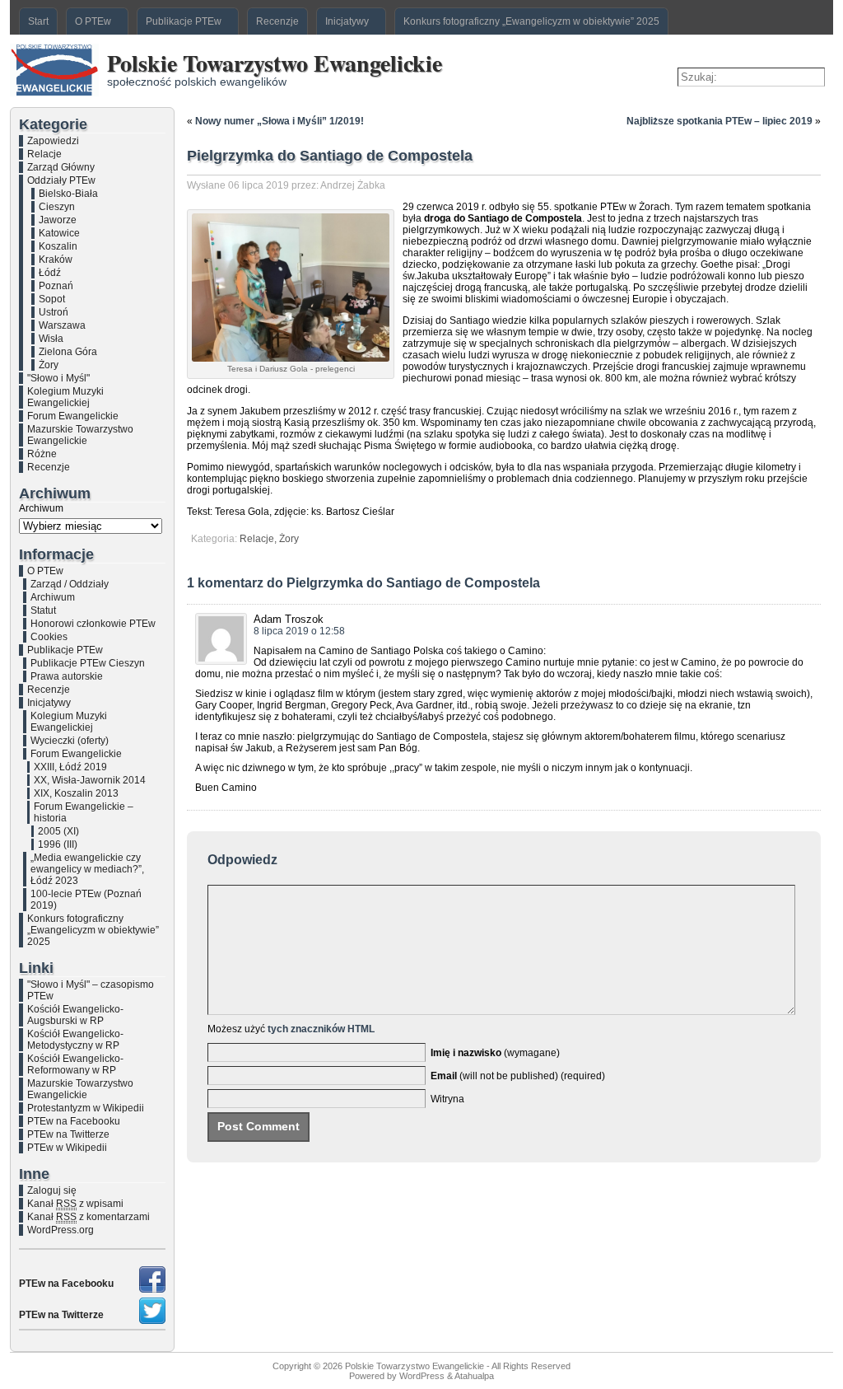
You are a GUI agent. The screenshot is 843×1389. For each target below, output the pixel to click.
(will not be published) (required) (518, 1076)
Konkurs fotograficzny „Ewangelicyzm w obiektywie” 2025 (93, 930)
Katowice (59, 233)
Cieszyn (57, 207)
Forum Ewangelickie (73, 416)
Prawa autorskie (66, 676)
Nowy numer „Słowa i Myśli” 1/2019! (279, 121)
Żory (48, 365)
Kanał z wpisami (75, 1203)
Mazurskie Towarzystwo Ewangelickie (80, 435)
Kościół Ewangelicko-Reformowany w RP (75, 1064)
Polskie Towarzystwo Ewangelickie (274, 63)
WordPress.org (60, 1230)
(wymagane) (495, 1053)
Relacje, (259, 539)
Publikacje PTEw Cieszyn (87, 663)
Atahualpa (474, 1376)
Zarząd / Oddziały (69, 584)
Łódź (50, 272)
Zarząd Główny (61, 167)
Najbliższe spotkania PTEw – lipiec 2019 (719, 121)
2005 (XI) (58, 831)
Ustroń (53, 312)
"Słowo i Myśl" (58, 378)
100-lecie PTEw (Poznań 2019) (86, 899)
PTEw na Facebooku (73, 1121)
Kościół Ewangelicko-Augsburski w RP (75, 1015)
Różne (42, 454)
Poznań (56, 286)
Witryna (447, 1099)
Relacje (44, 154)
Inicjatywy (49, 703)
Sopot (52, 299)
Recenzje (48, 467)
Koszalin (58, 246)
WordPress (422, 1376)
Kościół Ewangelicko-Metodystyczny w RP (75, 1039)
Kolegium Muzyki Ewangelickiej (65, 397)
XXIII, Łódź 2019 (70, 767)
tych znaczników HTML (321, 1029)
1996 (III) (57, 844)
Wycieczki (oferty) (69, 740)
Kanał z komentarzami (88, 1217)
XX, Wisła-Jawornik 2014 (90, 780)
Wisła (51, 338)
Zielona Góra (68, 352)
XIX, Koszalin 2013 (76, 793)
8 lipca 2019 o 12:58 (299, 631)
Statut (43, 610)
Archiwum (41, 508)
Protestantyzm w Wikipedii (85, 1108)
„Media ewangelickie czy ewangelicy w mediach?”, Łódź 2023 (87, 869)
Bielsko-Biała (68, 193)
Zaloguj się (52, 1190)
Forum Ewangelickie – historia (83, 812)
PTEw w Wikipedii (67, 1147)
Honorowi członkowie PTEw (93, 623)
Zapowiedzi (53, 141)
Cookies (49, 637)
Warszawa (62, 325)
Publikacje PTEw (65, 650)
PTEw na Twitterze (68, 1134)
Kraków (55, 259)
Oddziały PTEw (61, 180)
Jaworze (58, 220)
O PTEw (45, 571)
